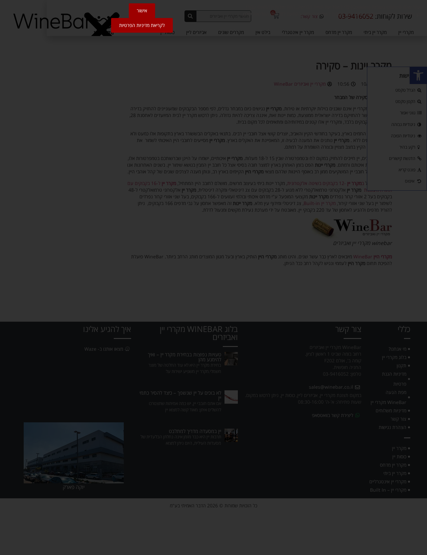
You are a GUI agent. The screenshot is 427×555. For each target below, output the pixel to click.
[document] (213, 277)
